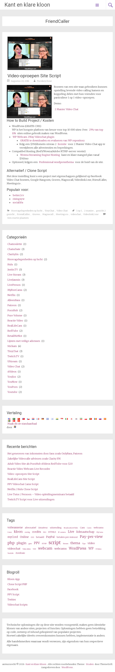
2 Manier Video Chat (66, 109)
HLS (44, 532)
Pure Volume (14, 315)
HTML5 (52, 532)
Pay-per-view (91, 536)
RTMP (44, 544)
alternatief (30, 527)
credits (36, 531)
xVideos (11, 371)
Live (71, 532)
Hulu (10, 264)
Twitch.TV (13, 356)
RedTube (12, 330)
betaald (40, 537)
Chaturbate (13, 249)
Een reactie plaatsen (18, 218)
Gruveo (36, 214)
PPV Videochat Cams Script (22, 484)
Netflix (11, 295)
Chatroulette (14, 244)
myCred (12, 537)
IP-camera (62, 532)
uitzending (56, 527)
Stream (65, 544)
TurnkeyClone (44, 81)
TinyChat (49, 210)
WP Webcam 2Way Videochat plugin (33, 136)
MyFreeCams (14, 289)
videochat (76, 214)
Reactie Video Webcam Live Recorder (28, 468)
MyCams (99, 532)
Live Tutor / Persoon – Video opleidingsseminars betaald (40, 494)
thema (75, 543)
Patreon (12, 305)
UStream (12, 361)
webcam (45, 548)
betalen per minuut (67, 537)
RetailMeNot (14, 335)
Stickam (12, 346)
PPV (37, 543)
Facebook (12, 589)
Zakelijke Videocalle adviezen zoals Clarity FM (34, 458)
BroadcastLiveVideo (71, 528)
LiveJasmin (13, 279)
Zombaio (20, 553)
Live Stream (14, 274)
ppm (30, 544)
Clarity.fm (13, 254)
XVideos (98, 549)
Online (24, 537)
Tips (84, 544)
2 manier (89, 210)
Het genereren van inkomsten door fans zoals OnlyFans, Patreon (44, 453)
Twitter (11, 599)
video (91, 543)
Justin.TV (12, 269)
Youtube (12, 391)
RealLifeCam (14, 325)
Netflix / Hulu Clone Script (22, 489)
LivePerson (14, 284)
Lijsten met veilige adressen (23, 340)
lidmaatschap (85, 531)
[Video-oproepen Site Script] (30, 69)
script (55, 542)
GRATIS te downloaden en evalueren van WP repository (52, 140)
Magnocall (47, 214)
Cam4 (89, 528)
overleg (27, 532)
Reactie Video (15, 320)
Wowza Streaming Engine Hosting (40, 154)
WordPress (77, 548)
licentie (62, 144)
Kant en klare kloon (27, 5)
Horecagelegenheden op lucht (26, 210)
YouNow (12, 381)
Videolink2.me (91, 214)
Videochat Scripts (17, 604)
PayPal (50, 537)
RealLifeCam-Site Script (21, 479)
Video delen (26, 549)
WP (90, 548)
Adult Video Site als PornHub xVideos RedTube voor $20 (40, 463)
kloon (18, 532)
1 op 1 (79, 210)
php (11, 543)
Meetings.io (62, 214)
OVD (32, 537)
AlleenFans (13, 300)
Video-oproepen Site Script (34, 75)
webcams (98, 527)
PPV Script (13, 594)
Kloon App (13, 579)
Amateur (43, 527)
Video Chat (62, 210)
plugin (21, 543)
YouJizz (11, 376)
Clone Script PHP (17, 584)
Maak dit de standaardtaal (22, 423)
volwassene (15, 527)
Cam (82, 527)
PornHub (12, 310)
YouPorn (12, 386)
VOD (34, 549)
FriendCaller (23, 214)
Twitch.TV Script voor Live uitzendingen (31, 499)
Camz (9, 532)
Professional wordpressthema (56, 162)
